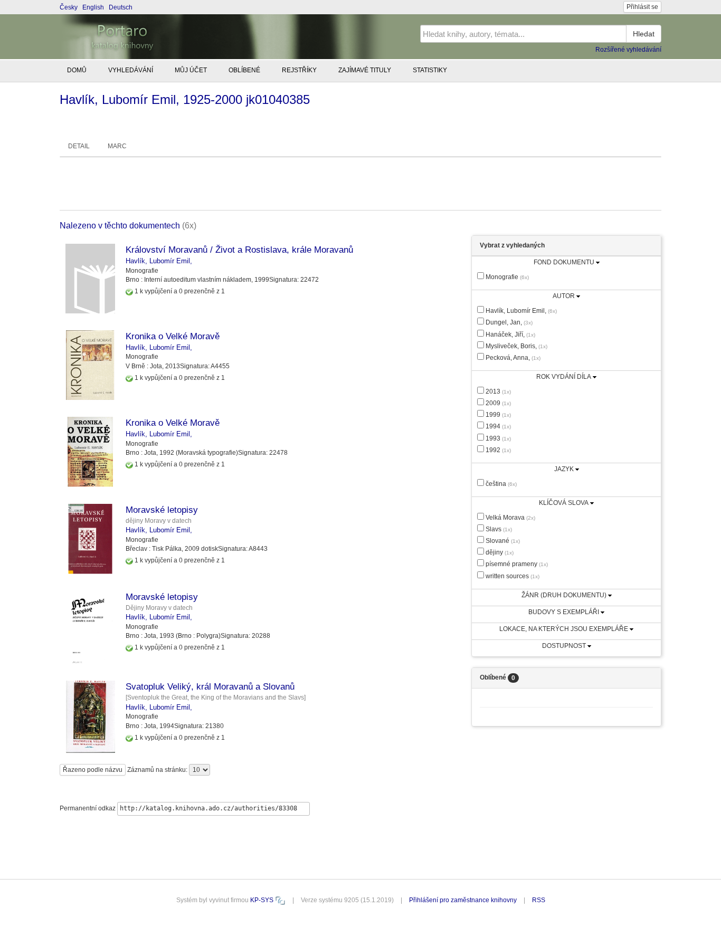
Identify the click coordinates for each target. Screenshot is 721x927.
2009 (497, 403)
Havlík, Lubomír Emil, (159, 261)
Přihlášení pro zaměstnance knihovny (463, 900)
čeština (500, 484)
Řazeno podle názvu (92, 769)
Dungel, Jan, (508, 322)
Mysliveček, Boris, (515, 346)
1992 (497, 450)
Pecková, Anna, (512, 357)
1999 (497, 414)
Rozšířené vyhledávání (628, 49)
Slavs (498, 529)
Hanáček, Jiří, (509, 334)
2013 (497, 391)
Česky (69, 7)
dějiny (499, 552)
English (93, 7)
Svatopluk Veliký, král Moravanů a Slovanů (210, 687)
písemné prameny (516, 564)
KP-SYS (262, 900)
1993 (497, 438)
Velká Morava (509, 517)
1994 (497, 426)
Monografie (506, 277)
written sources (511, 576)
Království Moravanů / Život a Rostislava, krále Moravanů (239, 250)
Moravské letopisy (162, 510)
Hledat (643, 34)
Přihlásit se (642, 7)
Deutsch (120, 7)
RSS (538, 900)
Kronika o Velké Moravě (173, 336)
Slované (502, 540)
